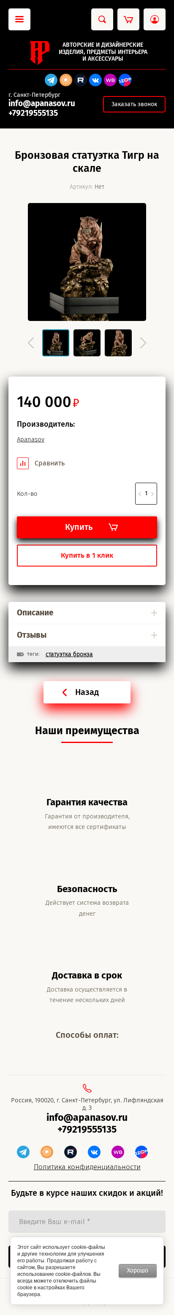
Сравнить (49, 463)
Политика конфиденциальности (87, 1167)
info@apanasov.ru (41, 103)
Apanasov (30, 439)
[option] (87, 262)
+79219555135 (33, 113)
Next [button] (143, 342)
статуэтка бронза (69, 654)
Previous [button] (31, 342)
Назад (87, 692)
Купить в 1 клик (87, 555)
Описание (35, 612)
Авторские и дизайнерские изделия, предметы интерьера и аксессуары (103, 52)
